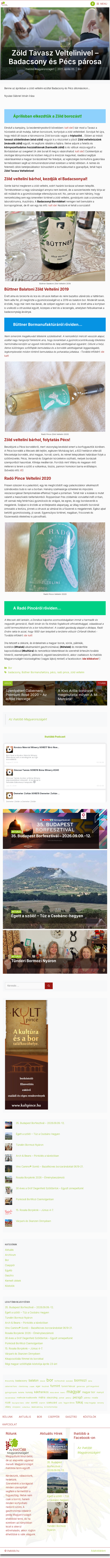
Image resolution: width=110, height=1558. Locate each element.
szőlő (60, 1403)
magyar (74, 1391)
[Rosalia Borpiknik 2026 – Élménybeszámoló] (8, 1181)
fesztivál (45, 1386)
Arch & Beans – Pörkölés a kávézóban (37, 1155)
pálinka (87, 1398)
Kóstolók (9, 1285)
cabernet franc (11, 1386)
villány (8, 1407)
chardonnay (23, 1386)
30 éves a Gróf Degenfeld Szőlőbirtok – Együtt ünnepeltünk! (50, 1188)
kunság (29, 1392)
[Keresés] (49, 985)
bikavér (42, 1381)
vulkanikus (26, 1407)
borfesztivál (60, 1381)
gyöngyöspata (11, 1392)
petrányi (68, 1398)
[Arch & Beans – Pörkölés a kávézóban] (8, 1159)
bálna (90, 1381)
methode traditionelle (27, 1397)
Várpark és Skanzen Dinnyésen (34, 1221)
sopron (42, 1403)
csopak (32, 1386)
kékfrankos (41, 1392)
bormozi (80, 1380)
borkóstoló (69, 1381)
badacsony (14, 672)
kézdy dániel (54, 1392)
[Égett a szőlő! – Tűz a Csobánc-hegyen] (55, 926)
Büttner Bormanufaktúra (35, 672)
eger (38, 1386)
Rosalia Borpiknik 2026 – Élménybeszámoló (40, 1177)
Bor (10, 667)
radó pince (63, 672)
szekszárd (52, 1402)
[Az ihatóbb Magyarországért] (4, 3)
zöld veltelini (77, 672)
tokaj (79, 1402)
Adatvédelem (98, 1550)
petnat (61, 1398)
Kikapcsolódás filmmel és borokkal (24, 1358)
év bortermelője (50, 1407)
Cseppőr (10, 1265)
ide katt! (28, 635)
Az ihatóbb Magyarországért (28, 719)
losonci (62, 1392)
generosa (81, 1386)
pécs (53, 672)
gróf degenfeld (92, 1386)
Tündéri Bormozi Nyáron (29, 1144)
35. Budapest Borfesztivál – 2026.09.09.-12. (40, 1123)
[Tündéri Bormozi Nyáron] (55, 971)
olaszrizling (52, 1397)
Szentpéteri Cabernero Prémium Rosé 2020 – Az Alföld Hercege (26, 695)
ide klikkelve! (90, 658)
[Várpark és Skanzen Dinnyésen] (8, 1224)
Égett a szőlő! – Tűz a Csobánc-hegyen (38, 1134)
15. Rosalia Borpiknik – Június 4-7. (35, 1210)
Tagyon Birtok (68, 1403)
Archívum (10, 1254)
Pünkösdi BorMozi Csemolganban (35, 1199)
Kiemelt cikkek (13, 1280)
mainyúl (100, 1392)
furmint (55, 1386)
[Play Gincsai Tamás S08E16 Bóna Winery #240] (9, 772)
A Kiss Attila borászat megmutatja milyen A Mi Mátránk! (77, 695)
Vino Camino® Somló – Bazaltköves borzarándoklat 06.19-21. (49, 1166)
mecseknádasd (10, 1398)
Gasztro (9, 1275)
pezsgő (77, 1397)
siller (27, 1403)
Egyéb (8, 1270)
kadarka (21, 1392)
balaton (34, 1380)
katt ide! (68, 127)
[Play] (9, 749)
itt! (21, 470)
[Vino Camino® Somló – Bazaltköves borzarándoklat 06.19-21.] (8, 1170)
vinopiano (16, 1407)
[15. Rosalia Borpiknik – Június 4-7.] (8, 1213)
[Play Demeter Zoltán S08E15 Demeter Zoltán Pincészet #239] (9, 795)
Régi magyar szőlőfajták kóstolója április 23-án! (31, 1364)
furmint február (68, 1386)
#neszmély (9, 1381)
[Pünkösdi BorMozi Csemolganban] (8, 1202)
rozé (7, 1402)
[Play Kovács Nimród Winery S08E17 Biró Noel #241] (9, 749)
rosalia (95, 1398)
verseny (100, 1403)
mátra (42, 1397)
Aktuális (9, 1249)
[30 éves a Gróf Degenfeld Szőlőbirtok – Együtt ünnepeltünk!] (8, 1192)
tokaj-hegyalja (90, 1403)
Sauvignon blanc (18, 1403)
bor (50, 1380)
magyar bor (88, 1392)
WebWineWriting (37, 1407)
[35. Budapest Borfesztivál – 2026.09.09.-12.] (55, 846)
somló (34, 1402)
